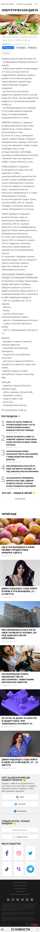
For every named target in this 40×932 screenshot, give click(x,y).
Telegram (22, 804)
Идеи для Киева (7, 4)
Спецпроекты (20, 891)
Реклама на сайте (20, 888)
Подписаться (21, 837)
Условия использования (20, 882)
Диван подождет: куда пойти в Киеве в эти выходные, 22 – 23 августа (19, 591)
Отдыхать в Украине (24, 4)
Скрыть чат (20, 499)
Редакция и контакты (20, 885)
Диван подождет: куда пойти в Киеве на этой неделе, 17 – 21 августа (20, 762)
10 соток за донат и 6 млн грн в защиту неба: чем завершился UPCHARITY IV (19, 721)
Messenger (22, 811)
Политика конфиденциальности (20, 894)
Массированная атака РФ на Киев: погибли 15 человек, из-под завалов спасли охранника (22, 469)
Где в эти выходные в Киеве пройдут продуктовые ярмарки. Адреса (18, 550)
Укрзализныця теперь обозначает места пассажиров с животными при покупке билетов (18, 678)
